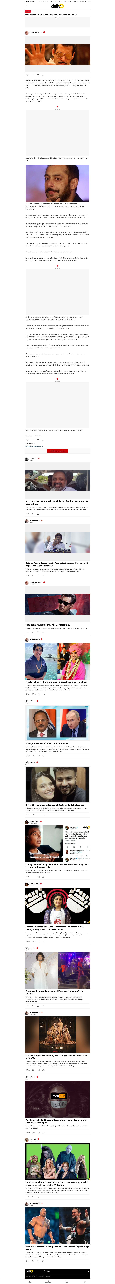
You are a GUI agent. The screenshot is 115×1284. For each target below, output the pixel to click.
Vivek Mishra (33, 458)
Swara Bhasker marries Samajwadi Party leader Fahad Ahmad (55, 804)
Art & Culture (32, 584)
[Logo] (29, 1271)
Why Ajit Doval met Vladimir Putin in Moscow (47, 743)
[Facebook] (44, 1271)
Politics (28, 11)
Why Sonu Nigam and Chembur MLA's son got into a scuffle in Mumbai (54, 992)
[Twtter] (40, 1271)
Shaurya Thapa (34, 821)
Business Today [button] (43, 1)
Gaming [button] (60, 1)
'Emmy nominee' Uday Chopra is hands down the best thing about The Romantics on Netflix (57, 866)
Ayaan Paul (33, 1139)
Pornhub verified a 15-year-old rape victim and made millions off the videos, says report (56, 1121)
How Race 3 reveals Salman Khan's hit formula (48, 624)
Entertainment (33, 764)
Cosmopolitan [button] (68, 1)
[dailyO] (57, 6)
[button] (44, 32)
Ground (31, 1205)
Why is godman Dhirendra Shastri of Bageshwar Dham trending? (56, 682)
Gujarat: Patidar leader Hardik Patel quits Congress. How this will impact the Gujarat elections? (57, 564)
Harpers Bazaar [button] (79, 1)
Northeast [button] (33, 1)
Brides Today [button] (89, 1)
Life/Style (32, 885)
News (31, 641)
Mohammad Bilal (35, 520)
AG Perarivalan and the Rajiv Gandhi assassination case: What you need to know (57, 502)
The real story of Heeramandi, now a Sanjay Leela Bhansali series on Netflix (56, 1057)
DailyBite (32, 701)
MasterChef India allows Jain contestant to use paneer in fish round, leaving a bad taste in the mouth (55, 928)
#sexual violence (38, 446)
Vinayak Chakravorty (36, 32)
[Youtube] (48, 1271)
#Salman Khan (29, 446)
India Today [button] (53, 1)
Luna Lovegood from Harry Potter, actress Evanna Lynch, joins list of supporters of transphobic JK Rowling (57, 1183)
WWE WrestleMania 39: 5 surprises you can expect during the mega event (57, 1248)
